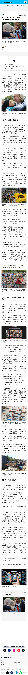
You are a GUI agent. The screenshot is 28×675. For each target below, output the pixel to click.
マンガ (8, 5)
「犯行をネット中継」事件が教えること (14, 66)
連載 (13, 5)
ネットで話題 (20, 5)
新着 (2, 5)
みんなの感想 (23, 15)
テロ (6, 49)
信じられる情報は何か (10, 68)
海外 (3, 49)
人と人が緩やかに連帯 (10, 64)
